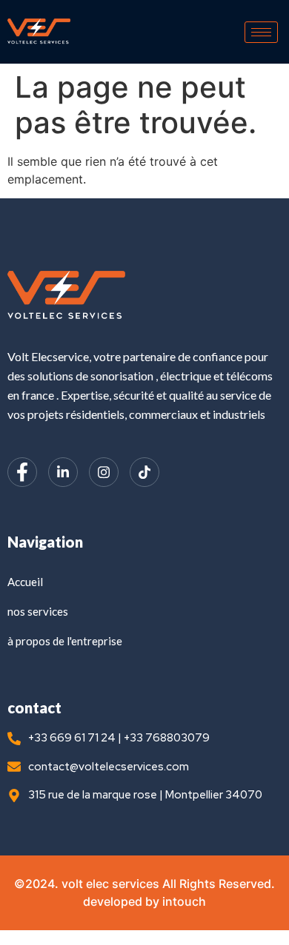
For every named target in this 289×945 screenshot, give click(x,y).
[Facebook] (22, 472)
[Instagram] (104, 472)
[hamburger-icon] (261, 32)
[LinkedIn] (63, 472)
